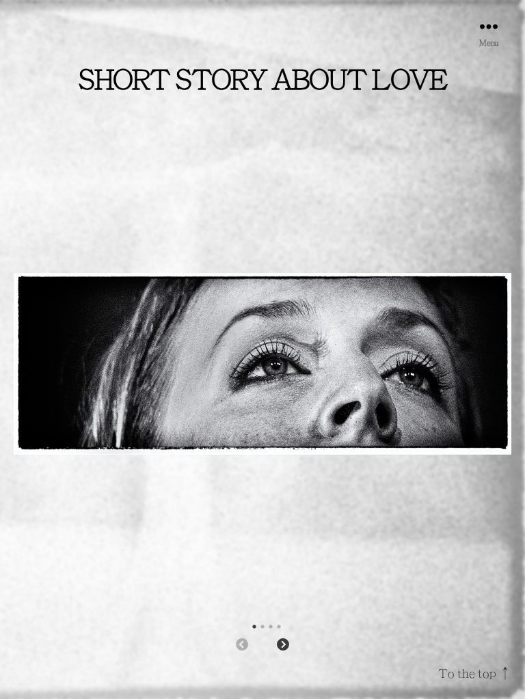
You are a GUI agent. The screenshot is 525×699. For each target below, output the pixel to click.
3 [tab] (271, 626)
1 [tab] (254, 626)
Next (283, 645)
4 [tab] (279, 626)
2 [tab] (262, 626)
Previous (242, 645)
